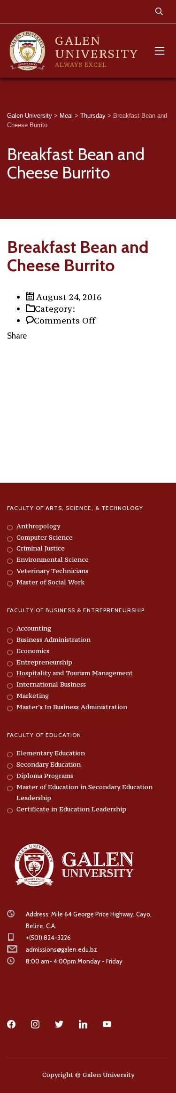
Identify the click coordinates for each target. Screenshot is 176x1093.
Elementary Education (50, 753)
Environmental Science (52, 559)
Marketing (32, 695)
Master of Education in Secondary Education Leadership (84, 792)
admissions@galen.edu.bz (61, 949)
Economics (32, 651)
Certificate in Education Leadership (71, 809)
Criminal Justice (40, 548)
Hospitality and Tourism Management (74, 673)
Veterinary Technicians (52, 571)
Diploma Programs (44, 775)
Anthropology (38, 526)
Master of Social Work (50, 582)
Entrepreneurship (44, 662)
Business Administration (53, 639)
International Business (51, 684)
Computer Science (44, 537)
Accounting (33, 628)
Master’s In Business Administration (71, 707)
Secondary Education (48, 764)
